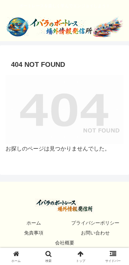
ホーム (33, 223)
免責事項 (33, 233)
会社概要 (64, 242)
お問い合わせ (95, 233)
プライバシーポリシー (95, 223)
